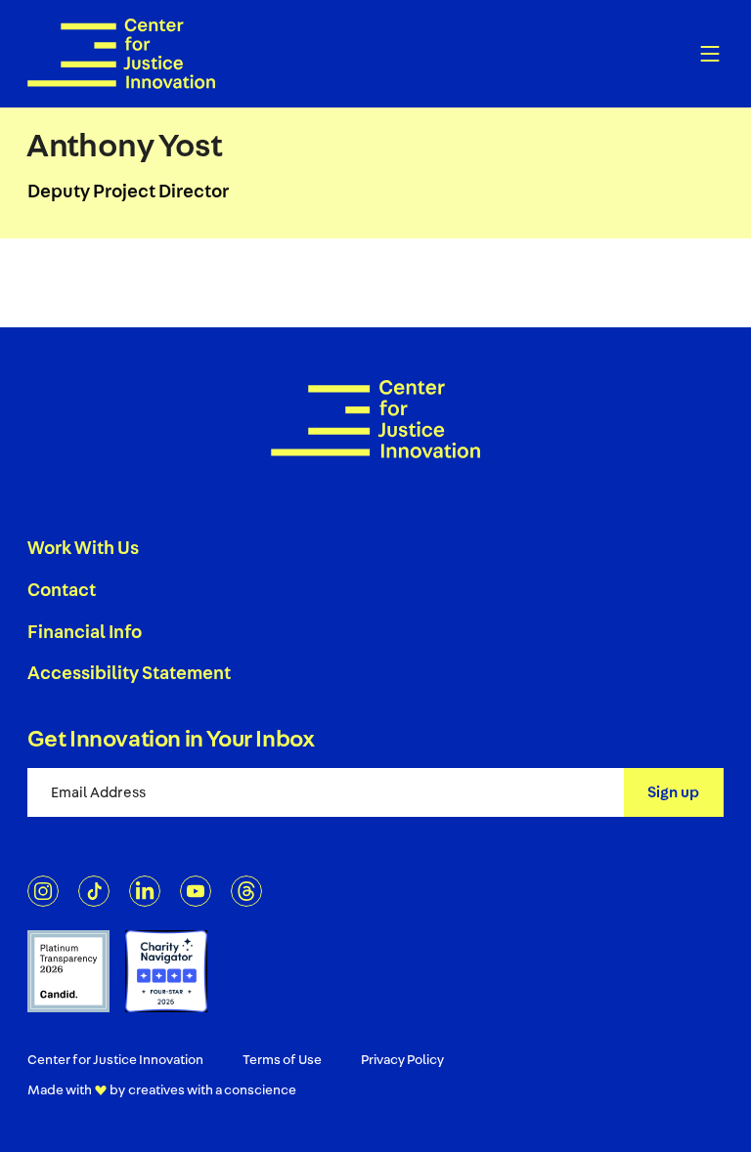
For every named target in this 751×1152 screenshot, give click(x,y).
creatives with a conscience (212, 1090)
